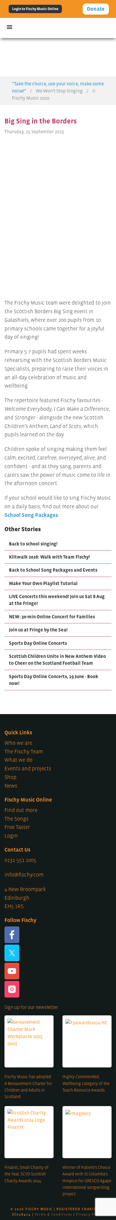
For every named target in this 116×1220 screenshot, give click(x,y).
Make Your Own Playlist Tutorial (43, 583)
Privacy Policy (90, 1214)
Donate (96, 9)
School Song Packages (31, 515)
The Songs (16, 819)
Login (11, 836)
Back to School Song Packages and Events (53, 570)
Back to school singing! (33, 543)
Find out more (20, 810)
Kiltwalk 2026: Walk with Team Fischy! (49, 556)
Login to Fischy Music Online (35, 9)
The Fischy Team (23, 752)
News (10, 786)
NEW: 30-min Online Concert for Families (52, 616)
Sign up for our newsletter (31, 1007)
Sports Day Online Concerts (38, 643)
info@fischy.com (23, 875)
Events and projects (27, 768)
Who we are (18, 743)
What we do (18, 760)
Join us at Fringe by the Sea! (38, 629)
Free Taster (17, 827)
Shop (10, 777)
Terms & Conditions (53, 1214)
